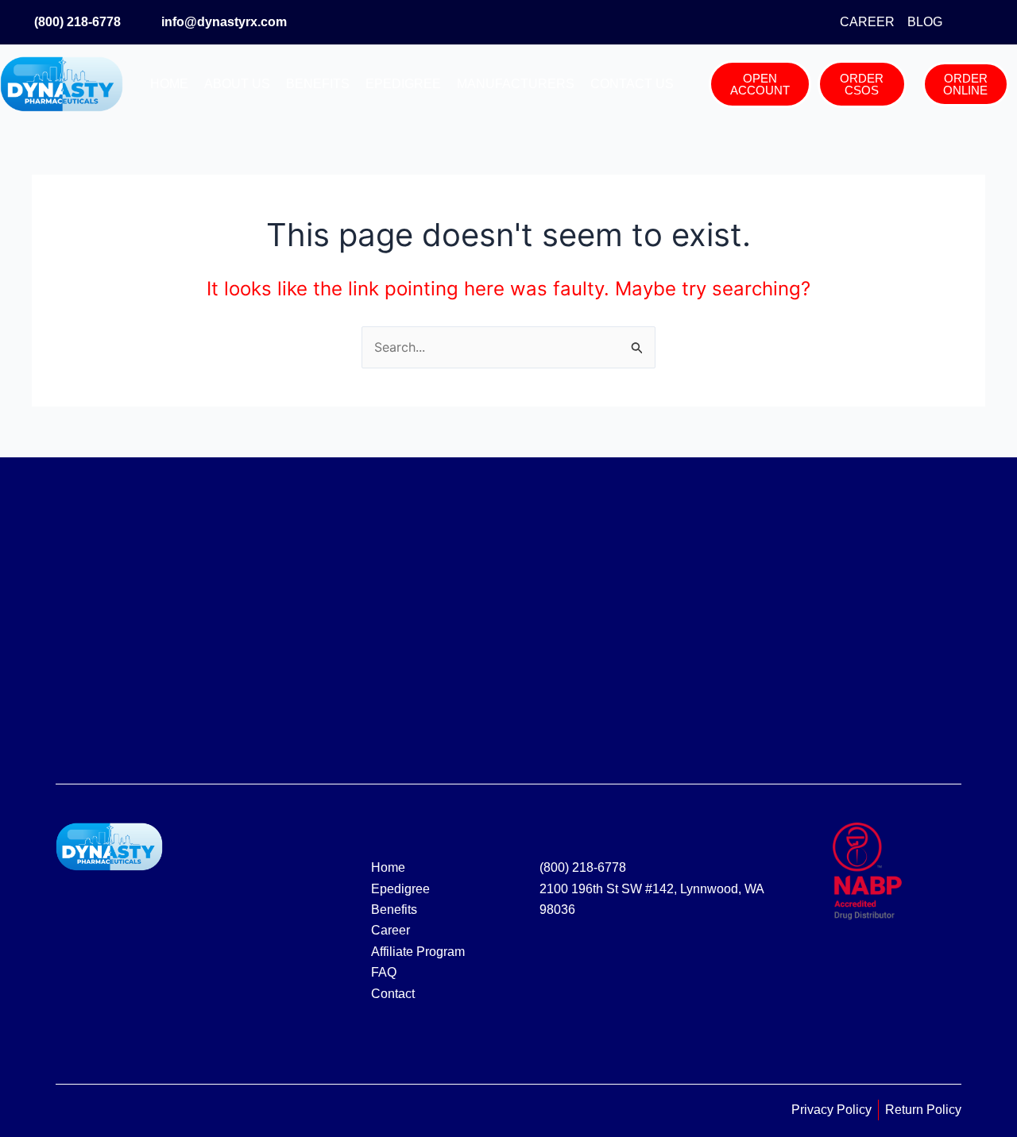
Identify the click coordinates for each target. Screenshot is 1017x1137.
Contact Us (632, 84)
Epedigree (403, 84)
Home (169, 84)
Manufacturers (515, 84)
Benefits (318, 84)
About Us (237, 84)
